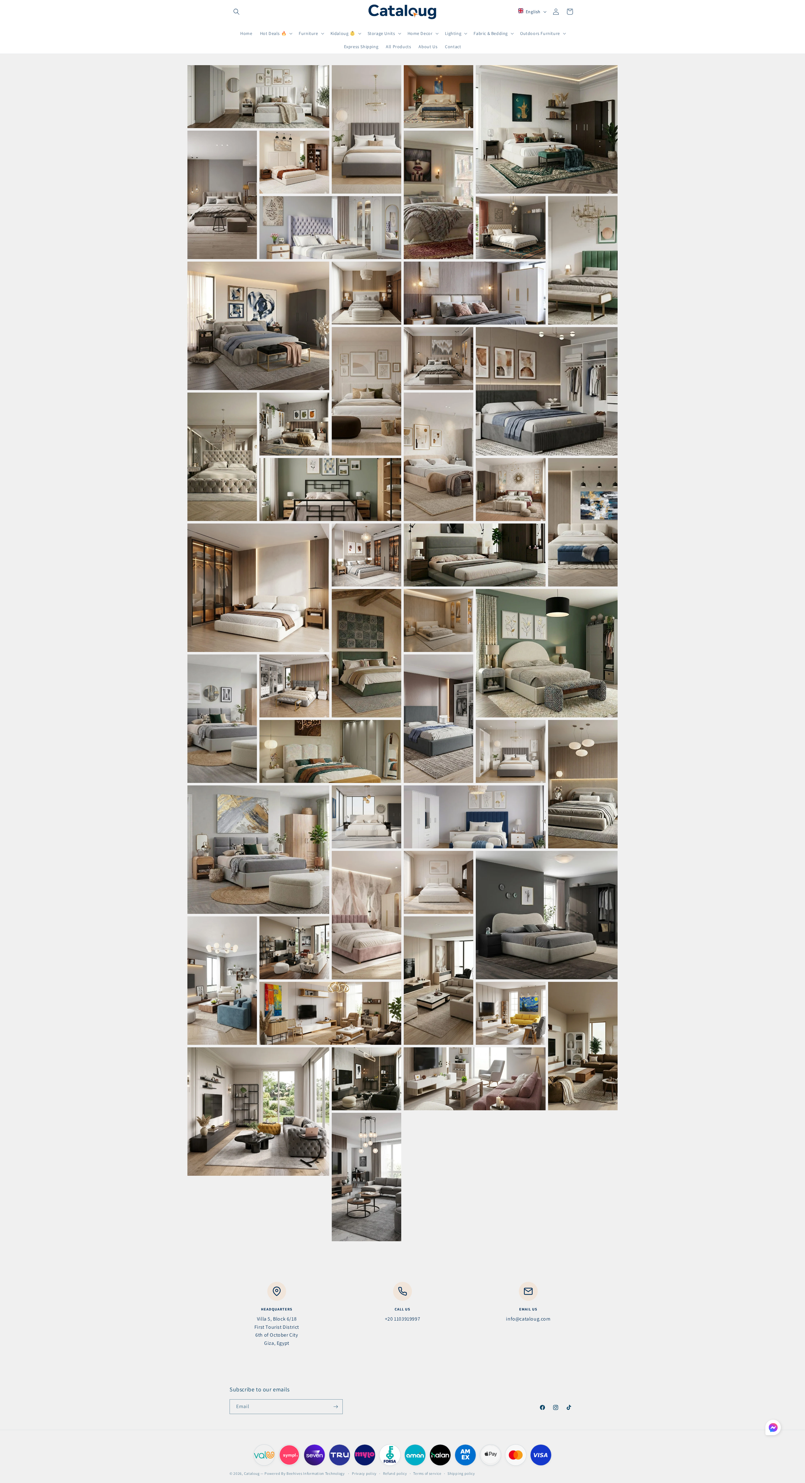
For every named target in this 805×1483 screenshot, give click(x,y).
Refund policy (395, 1473)
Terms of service (427, 1473)
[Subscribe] (335, 1406)
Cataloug (252, 1473)
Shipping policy (461, 1473)
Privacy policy (364, 1473)
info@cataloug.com (528, 1319)
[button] (236, 12)
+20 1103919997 (402, 1319)
